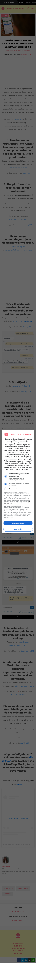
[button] (18, 488)
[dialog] (18, 481)
